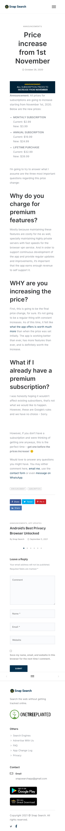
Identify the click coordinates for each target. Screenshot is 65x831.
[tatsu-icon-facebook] (16, 826)
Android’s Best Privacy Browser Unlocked (28, 530)
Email (18, 773)
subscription (35, 489)
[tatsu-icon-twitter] (11, 826)
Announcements (32, 26)
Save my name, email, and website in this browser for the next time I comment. (32, 657)
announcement (18, 489)
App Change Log (22, 750)
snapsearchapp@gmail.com (31, 778)
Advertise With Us (23, 740)
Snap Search (18, 539)
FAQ (15, 745)
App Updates (35, 523)
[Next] (56, 534)
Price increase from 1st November (32, 48)
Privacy (17, 755)
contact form (17, 473)
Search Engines (22, 735)
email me (34, 468)
